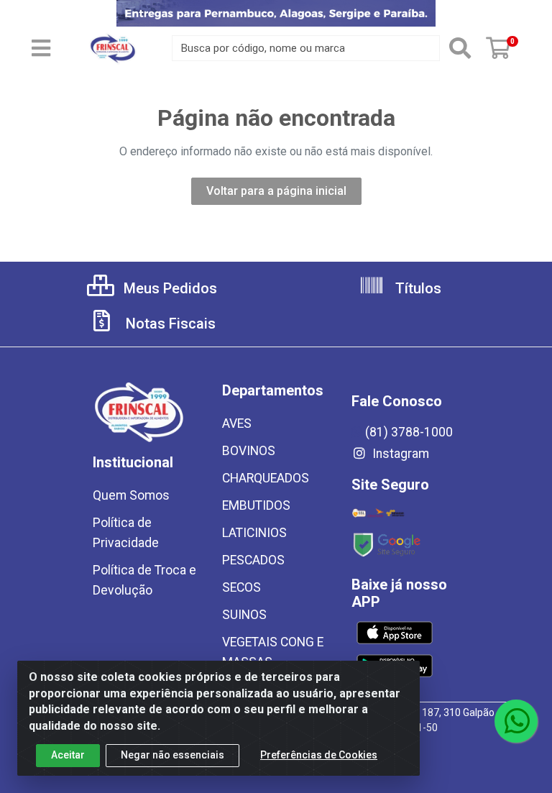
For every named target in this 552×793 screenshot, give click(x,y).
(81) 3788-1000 (409, 432)
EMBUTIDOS (256, 505)
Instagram (399, 453)
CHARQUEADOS (265, 478)
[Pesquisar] (460, 48)
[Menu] (41, 48)
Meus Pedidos (168, 288)
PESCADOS (253, 560)
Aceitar (68, 755)
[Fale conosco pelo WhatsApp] (516, 721)
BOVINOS (248, 451)
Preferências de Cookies (318, 755)
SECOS (241, 587)
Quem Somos (131, 495)
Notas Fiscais (169, 323)
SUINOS (244, 615)
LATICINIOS (254, 533)
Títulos (416, 288)
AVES (237, 423)
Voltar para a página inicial (276, 191)
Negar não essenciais (172, 755)
